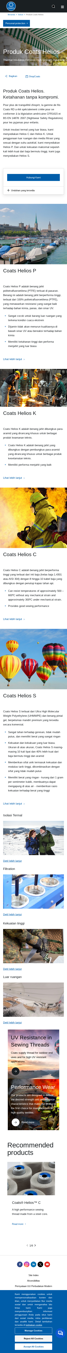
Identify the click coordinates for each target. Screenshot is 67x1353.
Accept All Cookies (34, 1346)
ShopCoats (34, 76)
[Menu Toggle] (62, 7)
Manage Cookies (33, 1330)
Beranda (11, 15)
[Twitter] (40, 1264)
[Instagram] (26, 1264)
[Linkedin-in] (33, 1264)
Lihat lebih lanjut (12, 359)
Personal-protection (15, 23)
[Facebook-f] (20, 1264)
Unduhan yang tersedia (23, 190)
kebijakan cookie (34, 1325)
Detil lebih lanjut (12, 860)
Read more (28, 1071)
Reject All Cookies (33, 1338)
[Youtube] (47, 1264)
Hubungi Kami (33, 177)
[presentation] (27, 1245)
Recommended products (30, 1148)
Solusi (20, 15)
